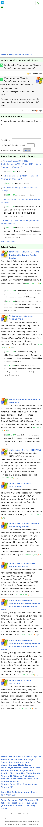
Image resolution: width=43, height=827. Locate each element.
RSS (3, 795)
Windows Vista (30, 784)
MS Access (35, 768)
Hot (9, 792)
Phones (18, 806)
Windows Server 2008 (27, 779)
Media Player (7, 768)
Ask (14, 795)
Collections (17, 792)
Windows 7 (18, 776)
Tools (29, 773)
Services (27, 55)
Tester (4, 800)
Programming (26, 770)
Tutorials (37, 773)
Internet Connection (19, 762)
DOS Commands (19, 760)
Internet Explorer (9, 765)
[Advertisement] (21, 30)
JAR (37, 800)
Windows (29, 800)
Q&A (3, 806)
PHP (16, 770)
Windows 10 (6, 776)
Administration (8, 757)
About (27, 792)
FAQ (33, 806)
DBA (21, 800)
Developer (13, 800)
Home (3, 55)
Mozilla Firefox (21, 768)
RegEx (27, 803)
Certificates (17, 803)
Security (5, 773)
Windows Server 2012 (11, 781)
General (4, 762)
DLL (3, 803)
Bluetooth (5, 760)
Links (34, 803)
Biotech (10, 806)
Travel (26, 806)
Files (8, 803)
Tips (23, 773)
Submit (27, 150)
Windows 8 (30, 776)
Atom (8, 795)
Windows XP (7, 787)
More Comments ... (9, 242)
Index (34, 792)
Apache (37, 757)
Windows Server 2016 (11, 784)
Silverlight (15, 773)
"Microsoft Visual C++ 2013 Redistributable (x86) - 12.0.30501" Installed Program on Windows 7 (21, 164)
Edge (30, 760)
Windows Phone (8, 779)
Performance (14, 55)
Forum (4, 808)
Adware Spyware (24, 757)
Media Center (24, 765)
